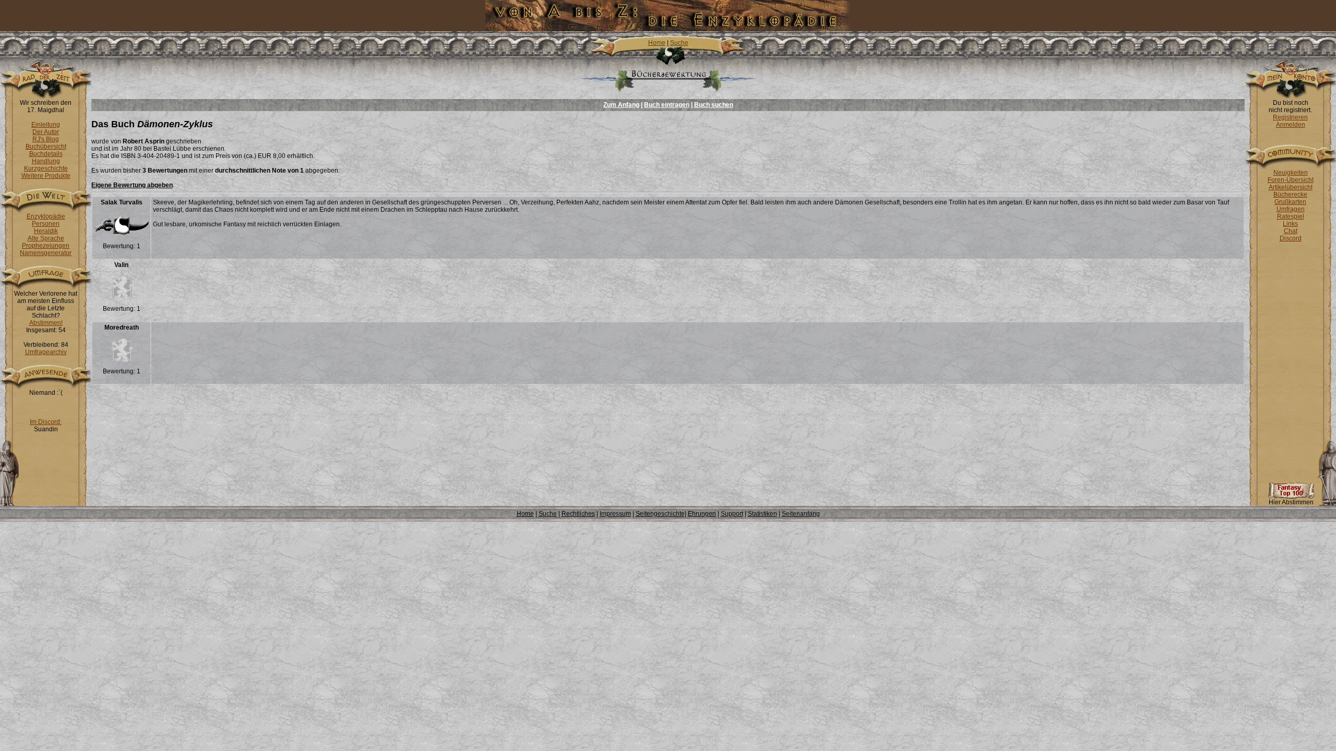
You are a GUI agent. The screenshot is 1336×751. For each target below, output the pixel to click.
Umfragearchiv (46, 352)
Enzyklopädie (46, 216)
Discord (1291, 238)
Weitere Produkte (45, 175)
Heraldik (46, 231)
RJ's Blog (45, 139)
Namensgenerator (45, 253)
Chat (1290, 231)
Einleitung (45, 124)
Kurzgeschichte (46, 168)
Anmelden (1290, 124)
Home (656, 42)
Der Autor (45, 132)
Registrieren (1290, 117)
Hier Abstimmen (1291, 502)
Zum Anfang (621, 104)
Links (1290, 223)
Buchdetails (46, 154)
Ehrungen (702, 513)
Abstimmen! (46, 322)
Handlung (46, 161)
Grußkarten (1290, 201)
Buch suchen (713, 104)
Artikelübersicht (1291, 187)
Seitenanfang (801, 513)
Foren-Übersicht (1291, 180)
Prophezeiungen (45, 245)
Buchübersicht (46, 146)
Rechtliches (578, 513)
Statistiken (762, 513)
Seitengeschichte (660, 513)
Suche (679, 42)
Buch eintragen (666, 104)
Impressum (615, 513)
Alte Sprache (46, 238)
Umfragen (1291, 209)
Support (732, 513)
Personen (45, 223)
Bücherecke (1290, 194)
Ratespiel (1290, 216)
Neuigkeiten (1290, 172)
